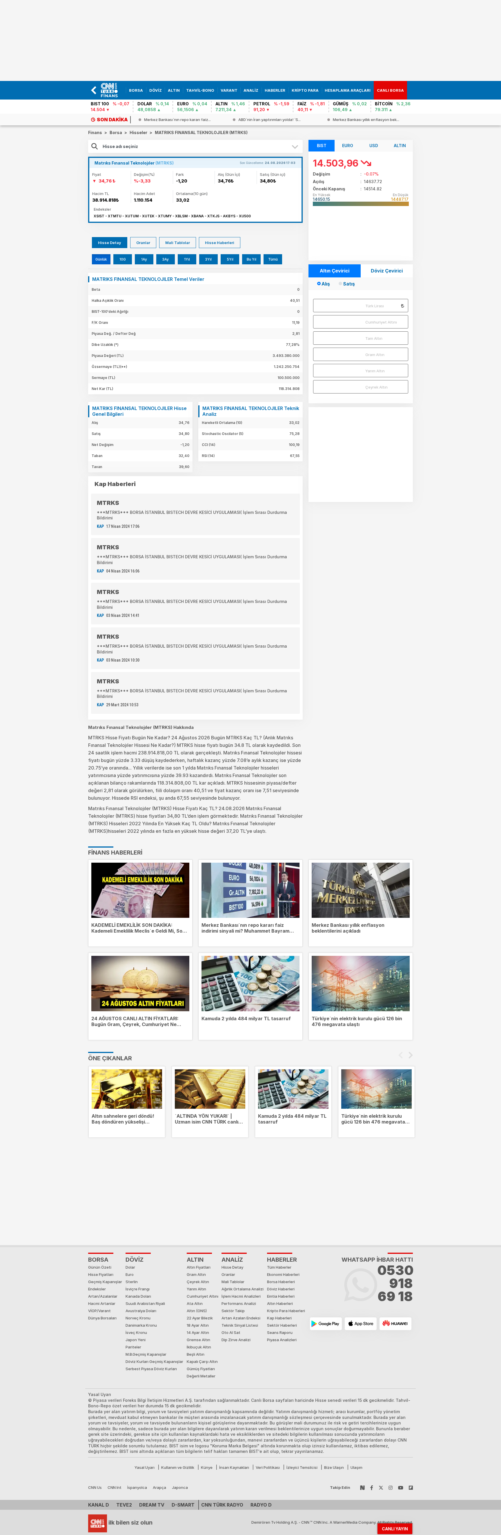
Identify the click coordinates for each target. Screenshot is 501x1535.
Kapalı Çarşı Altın (202, 1361)
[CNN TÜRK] (97, 1522)
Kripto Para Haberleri (286, 1310)
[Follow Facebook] (371, 1487)
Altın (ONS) (197, 1310)
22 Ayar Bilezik (200, 1318)
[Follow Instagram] (391, 1487)
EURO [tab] (347, 145)
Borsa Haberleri (281, 1281)
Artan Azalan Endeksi (241, 1318)
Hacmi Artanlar (101, 1303)
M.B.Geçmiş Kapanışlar (146, 1354)
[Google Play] (326, 1323)
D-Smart (183, 1505)
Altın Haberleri (280, 1303)
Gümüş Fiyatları (201, 1368)
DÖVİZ (135, 1259)
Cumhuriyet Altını (381, 322)
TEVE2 (124, 1505)
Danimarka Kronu (141, 1325)
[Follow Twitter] (381, 1487)
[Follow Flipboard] (411, 1487)
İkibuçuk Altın (199, 1347)
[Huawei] (395, 1323)
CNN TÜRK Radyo (222, 1505)
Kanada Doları (138, 1296)
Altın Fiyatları (198, 1267)
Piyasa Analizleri (282, 1339)
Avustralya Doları (141, 1310)
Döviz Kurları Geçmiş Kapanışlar (154, 1361)
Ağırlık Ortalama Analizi (243, 1289)
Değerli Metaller (201, 1376)
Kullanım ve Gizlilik (177, 1467)
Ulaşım (356, 1467)
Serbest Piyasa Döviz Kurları (151, 1368)
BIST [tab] (321, 145)
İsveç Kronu (136, 1332)
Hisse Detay (109, 242)
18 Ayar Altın (198, 1325)
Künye (207, 1467)
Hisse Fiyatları (100, 1274)
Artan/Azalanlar (102, 1296)
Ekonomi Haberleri (283, 1274)
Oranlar (143, 242)
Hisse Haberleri (219, 242)
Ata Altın (195, 1303)
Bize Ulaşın (334, 1467)
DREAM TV (151, 1505)
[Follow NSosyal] (362, 1487)
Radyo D (261, 1505)
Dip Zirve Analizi (236, 1339)
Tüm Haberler (279, 1267)
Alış (326, 284)
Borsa (98, 1259)
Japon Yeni (136, 1339)
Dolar (130, 1267)
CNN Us (95, 1487)
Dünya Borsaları (102, 1318)
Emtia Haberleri (281, 1296)
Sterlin (132, 1281)
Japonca (180, 1487)
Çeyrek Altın (376, 387)
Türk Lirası (374, 306)
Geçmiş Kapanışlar (105, 1281)
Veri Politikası (268, 1467)
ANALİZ (232, 1259)
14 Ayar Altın (198, 1332)
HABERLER (282, 1259)
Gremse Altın (198, 1339)
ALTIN (195, 1259)
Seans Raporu (280, 1332)
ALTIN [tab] (400, 145)
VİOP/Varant (99, 1310)
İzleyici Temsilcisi (301, 1467)
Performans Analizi (239, 1303)
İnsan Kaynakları (234, 1467)
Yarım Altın (375, 371)
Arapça (159, 1487)
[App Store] (361, 1323)
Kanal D (98, 1505)
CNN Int (114, 1487)
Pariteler (133, 1347)
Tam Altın (373, 338)
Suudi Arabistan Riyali (145, 1303)
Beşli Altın (195, 1354)
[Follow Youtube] (400, 1487)
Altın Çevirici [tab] (334, 271)
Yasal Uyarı (145, 1467)
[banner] (111, 90)
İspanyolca (137, 1487)
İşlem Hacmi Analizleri (241, 1296)
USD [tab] (373, 145)
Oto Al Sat (231, 1332)
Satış (349, 284)
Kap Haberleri (279, 1318)
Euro (130, 1274)
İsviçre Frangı (138, 1289)
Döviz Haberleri (281, 1289)
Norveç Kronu (138, 1318)
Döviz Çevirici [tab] (387, 271)
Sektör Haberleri (282, 1325)
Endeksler (97, 1289)
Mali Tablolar (177, 242)
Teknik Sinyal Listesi (240, 1325)
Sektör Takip (233, 1310)
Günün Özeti (99, 1267)
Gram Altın (374, 354)
